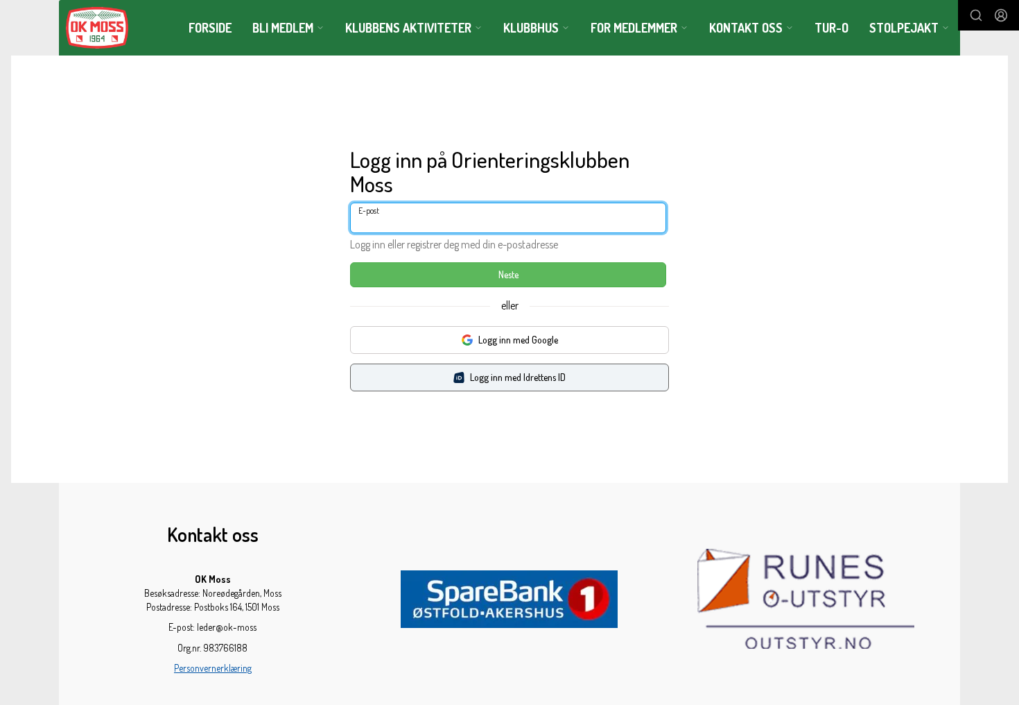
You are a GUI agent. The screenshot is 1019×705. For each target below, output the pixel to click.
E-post (368, 210)
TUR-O (831, 27)
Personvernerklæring (213, 668)
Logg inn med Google (518, 340)
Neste (508, 274)
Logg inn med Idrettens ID (518, 377)
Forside (210, 27)
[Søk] (976, 15)
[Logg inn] (1000, 15)
